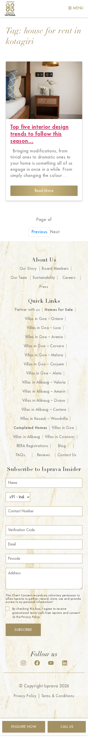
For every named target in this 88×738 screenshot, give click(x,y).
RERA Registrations (32, 446)
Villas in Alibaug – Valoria (44, 382)
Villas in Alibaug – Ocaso (43, 400)
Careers (69, 278)
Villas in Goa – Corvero (44, 346)
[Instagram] (23, 663)
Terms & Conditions (57, 696)
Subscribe (23, 630)
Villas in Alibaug (26, 437)
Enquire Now (23, 726)
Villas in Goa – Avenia (44, 337)
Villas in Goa (63, 428)
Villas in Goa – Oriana (44, 319)
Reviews (43, 455)
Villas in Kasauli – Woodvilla (44, 419)
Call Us (67, 726)
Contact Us (67, 455)
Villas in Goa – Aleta (44, 373)
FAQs (20, 455)
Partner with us (27, 310)
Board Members (55, 268)
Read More (44, 191)
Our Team (19, 278)
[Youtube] (51, 663)
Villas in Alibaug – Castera (43, 409)
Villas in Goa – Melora (44, 355)
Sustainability (44, 278)
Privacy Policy (25, 696)
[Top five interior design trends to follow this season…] (44, 90)
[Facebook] (37, 663)
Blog (62, 446)
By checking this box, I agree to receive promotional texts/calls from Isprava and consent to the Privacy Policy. (46, 612)
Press (43, 287)
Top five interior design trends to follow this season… (39, 134)
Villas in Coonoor (60, 437)
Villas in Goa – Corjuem (44, 364)
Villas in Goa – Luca (44, 328)
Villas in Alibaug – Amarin (44, 391)
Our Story (28, 268)
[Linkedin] (65, 663)
